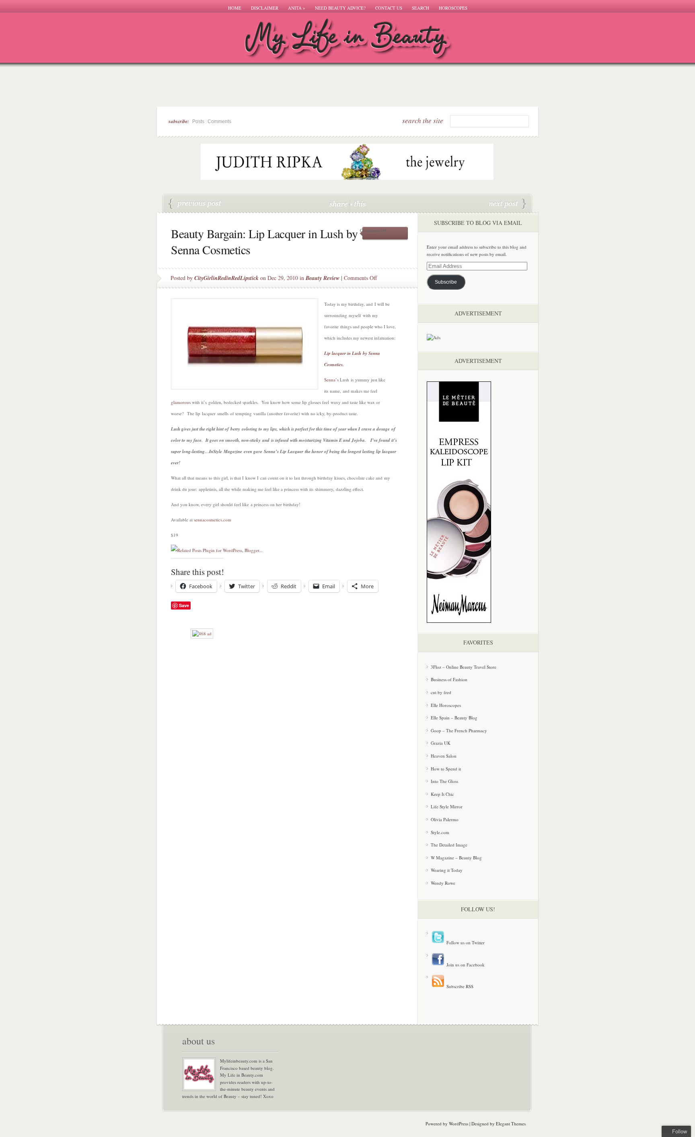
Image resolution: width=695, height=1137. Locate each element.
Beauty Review (322, 278)
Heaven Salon (443, 756)
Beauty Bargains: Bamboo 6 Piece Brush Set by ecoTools (195, 204)
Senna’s (331, 380)
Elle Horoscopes (446, 705)
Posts (198, 121)
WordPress (458, 1124)
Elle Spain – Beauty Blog (454, 718)
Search (420, 8)
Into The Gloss (444, 781)
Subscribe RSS (459, 986)
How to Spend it (446, 769)
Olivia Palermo (445, 819)
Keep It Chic (442, 794)
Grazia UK (440, 743)
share (339, 203)
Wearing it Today (447, 870)
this (358, 203)
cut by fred (441, 692)
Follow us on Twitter (465, 942)
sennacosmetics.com (212, 520)
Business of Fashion (449, 679)
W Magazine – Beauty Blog (456, 858)
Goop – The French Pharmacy (459, 730)
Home (234, 8)
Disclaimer (264, 8)
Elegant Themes (511, 1124)
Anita (296, 8)
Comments (219, 121)
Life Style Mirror (447, 806)
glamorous (181, 402)
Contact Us (388, 8)
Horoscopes (453, 8)
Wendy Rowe (443, 883)
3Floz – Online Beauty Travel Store (463, 667)
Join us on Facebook (465, 965)
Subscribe (446, 282)
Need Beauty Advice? (340, 8)
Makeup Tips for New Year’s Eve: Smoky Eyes (507, 204)
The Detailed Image (449, 845)
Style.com (440, 832)
